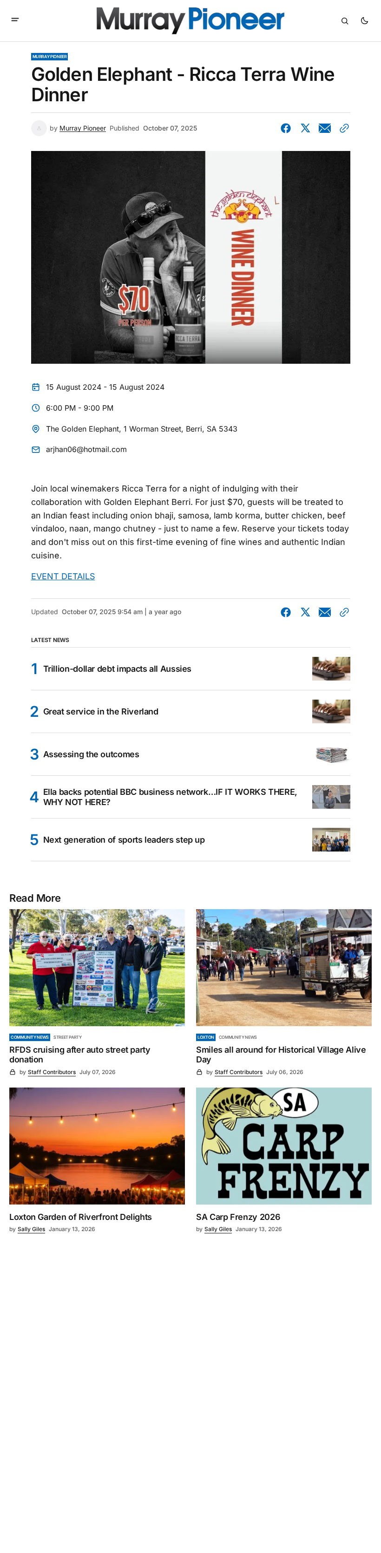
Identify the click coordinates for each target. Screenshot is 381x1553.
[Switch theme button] (364, 20)
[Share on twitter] (305, 128)
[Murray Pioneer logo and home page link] (190, 21)
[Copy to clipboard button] (342, 128)
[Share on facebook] (288, 128)
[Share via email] (325, 128)
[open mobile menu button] (15, 20)
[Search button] (344, 20)
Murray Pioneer (50, 56)
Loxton (205, 1037)
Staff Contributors (52, 1071)
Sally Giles (31, 1228)
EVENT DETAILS (63, 576)
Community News (30, 1037)
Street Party (67, 1037)
